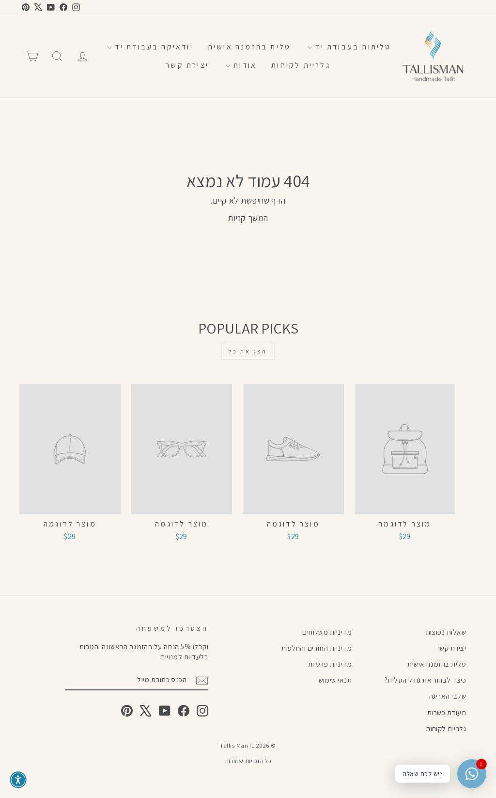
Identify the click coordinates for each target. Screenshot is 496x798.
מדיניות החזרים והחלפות (316, 648)
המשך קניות (248, 217)
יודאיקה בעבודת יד (152, 47)
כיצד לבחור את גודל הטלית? (425, 680)
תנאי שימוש (335, 680)
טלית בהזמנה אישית (249, 47)
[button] (18, 779)
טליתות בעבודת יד (351, 47)
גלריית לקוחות (300, 65)
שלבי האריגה (447, 696)
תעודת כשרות (446, 712)
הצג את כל (248, 351)
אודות (244, 65)
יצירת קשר (187, 65)
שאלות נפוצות (446, 632)
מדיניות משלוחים (327, 632)
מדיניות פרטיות (330, 664)
